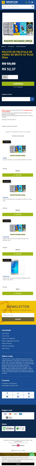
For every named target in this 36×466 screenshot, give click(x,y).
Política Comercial (7, 343)
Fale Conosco (5, 333)
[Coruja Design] (18, 445)
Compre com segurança (8, 338)
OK (32, 99)
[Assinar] (18, 319)
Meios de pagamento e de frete (10, 341)
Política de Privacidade (8, 346)
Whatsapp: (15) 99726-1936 (10, 385)
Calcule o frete (7, 94)
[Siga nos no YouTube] (28, 393)
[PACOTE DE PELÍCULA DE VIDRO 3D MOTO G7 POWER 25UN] (18, 237)
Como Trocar (5, 336)
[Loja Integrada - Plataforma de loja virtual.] (18, 450)
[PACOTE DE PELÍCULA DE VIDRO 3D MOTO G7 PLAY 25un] (18, 198)
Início (4, 46)
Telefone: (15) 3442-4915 (10, 383)
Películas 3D (11, 46)
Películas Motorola (21, 46)
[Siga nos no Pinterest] (18, 396)
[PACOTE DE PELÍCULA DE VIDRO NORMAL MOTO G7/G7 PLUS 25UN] (18, 277)
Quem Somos (5, 348)
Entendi (18, 464)
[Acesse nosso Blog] (28, 396)
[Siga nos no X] (18, 393)
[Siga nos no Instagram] (7, 396)
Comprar (18, 83)
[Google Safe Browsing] (20, 428)
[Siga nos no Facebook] (7, 393)
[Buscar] (32, 7)
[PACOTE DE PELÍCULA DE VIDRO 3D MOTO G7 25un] (18, 159)
